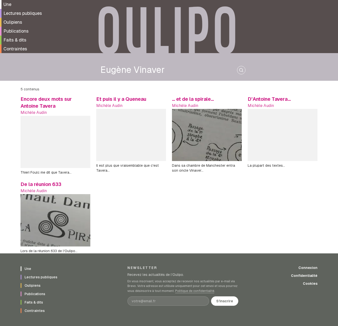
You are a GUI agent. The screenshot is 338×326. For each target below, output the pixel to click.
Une (7, 4)
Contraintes (15, 48)
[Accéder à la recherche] (241, 70)
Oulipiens (12, 22)
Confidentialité (304, 276)
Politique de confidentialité (194, 291)
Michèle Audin (34, 112)
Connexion (307, 268)
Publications (15, 31)
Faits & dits (14, 39)
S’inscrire (224, 301)
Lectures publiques (22, 13)
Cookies (310, 283)
